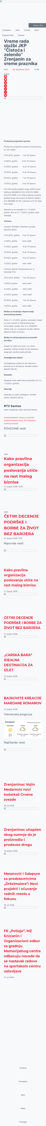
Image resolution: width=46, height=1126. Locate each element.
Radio (23, 1108)
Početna (23, 1068)
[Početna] (23, 1064)
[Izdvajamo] (23, 1077)
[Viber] (23, 85)
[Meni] (23, 1090)
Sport (36, 30)
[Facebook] (23, 76)
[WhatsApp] (23, 89)
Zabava (21, 35)
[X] (23, 92)
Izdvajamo (6, 30)
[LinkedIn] (23, 82)
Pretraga (23, 1122)
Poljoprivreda (8, 35)
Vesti (17, 30)
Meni (23, 1095)
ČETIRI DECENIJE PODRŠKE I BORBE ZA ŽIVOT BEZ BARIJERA (23, 623)
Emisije (27, 30)
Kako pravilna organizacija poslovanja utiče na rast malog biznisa (21, 470)
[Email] (23, 95)
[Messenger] (23, 79)
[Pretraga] (23, 1117)
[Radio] (23, 1104)
